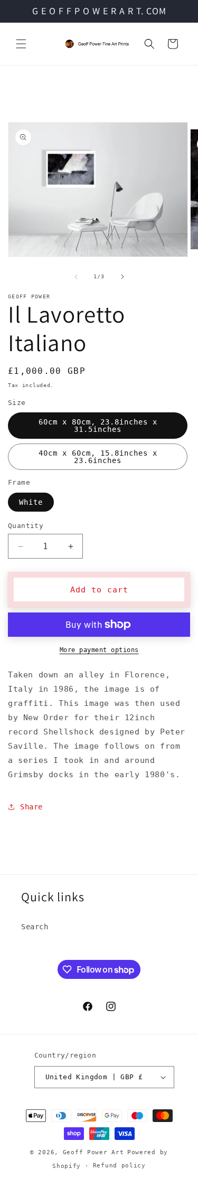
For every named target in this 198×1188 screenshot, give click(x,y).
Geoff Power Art (93, 1152)
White (31, 502)
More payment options (99, 650)
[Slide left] (76, 276)
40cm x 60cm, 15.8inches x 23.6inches (98, 457)
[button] (21, 43)
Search (35, 926)
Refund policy (119, 1165)
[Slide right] (122, 276)
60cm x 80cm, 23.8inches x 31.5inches (98, 425)
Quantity (25, 526)
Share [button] (31, 807)
